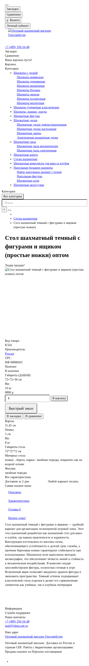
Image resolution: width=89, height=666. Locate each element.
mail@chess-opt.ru (16, 625)
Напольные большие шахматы (33, 167)
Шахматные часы (25, 141)
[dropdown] (6, 5)
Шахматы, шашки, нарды (30, 111)
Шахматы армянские (30, 77)
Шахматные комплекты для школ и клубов (41, 163)
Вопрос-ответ (17, 518)
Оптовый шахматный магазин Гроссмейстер (34, 636)
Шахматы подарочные (31, 98)
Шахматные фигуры (27, 116)
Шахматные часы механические (37, 146)
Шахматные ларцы (29, 133)
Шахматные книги (26, 154)
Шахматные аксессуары (29, 185)
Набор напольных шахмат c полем (39, 172)
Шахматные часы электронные (37, 150)
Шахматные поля (28, 180)
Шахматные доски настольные (36, 129)
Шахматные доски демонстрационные (42, 124)
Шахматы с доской (26, 73)
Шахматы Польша (28, 90)
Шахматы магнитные (30, 103)
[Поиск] (9, 210)
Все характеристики (18, 477)
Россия (9, 353)
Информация (13, 608)
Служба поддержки (17, 613)
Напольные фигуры (29, 176)
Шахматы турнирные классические (36, 107)
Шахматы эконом (28, 94)
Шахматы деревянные (31, 81)
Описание (14, 492)
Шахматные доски (25, 120)
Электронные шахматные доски (37, 137)
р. (13, 20)
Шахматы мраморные (31, 85)
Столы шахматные (25, 159)
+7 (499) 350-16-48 (17, 47)
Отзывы (14, 509)
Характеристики (18, 500)
